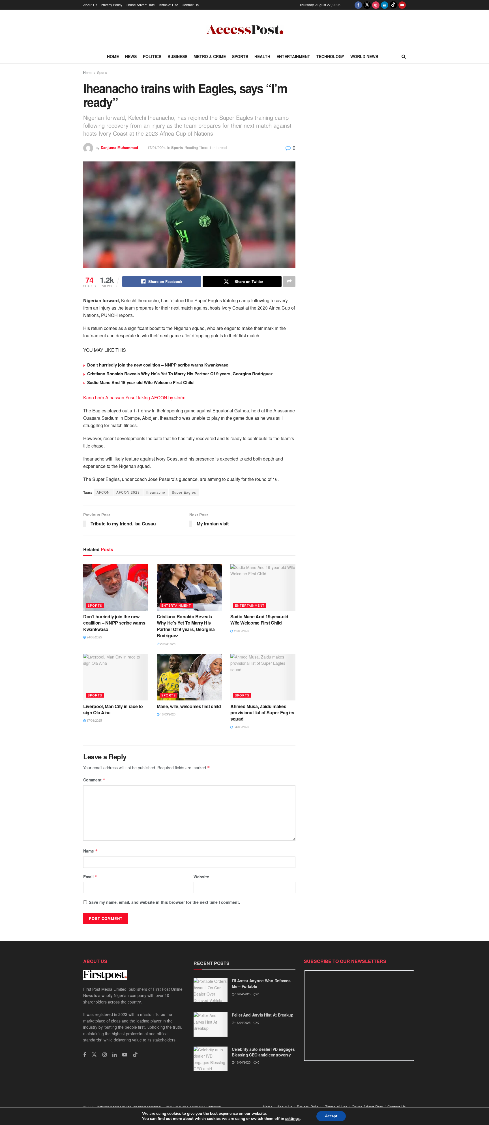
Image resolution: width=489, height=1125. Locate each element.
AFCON (103, 492)
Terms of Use (168, 4)
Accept (331, 1116)
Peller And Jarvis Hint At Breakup (262, 1015)
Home (113, 56)
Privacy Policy (111, 4)
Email (90, 876)
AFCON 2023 (128, 492)
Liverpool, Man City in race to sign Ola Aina (113, 709)
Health (262, 56)
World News (364, 56)
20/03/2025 (167, 643)
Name (90, 851)
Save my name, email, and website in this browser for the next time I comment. (164, 902)
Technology (330, 56)
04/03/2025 (241, 727)
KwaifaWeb (212, 1106)
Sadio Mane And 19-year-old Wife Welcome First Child (140, 382)
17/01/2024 (156, 147)
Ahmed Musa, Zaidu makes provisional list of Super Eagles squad (262, 712)
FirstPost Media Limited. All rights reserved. (128, 1106)
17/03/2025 (94, 720)
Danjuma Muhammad (119, 147)
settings (292, 1118)
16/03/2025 (167, 714)
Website (201, 876)
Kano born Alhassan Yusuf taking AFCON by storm (134, 397)
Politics (152, 56)
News (131, 56)
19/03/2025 (241, 630)
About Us (90, 4)
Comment (94, 780)
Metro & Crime (210, 56)
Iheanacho (155, 492)
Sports (240, 56)
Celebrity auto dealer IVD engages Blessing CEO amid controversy (263, 1052)
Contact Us (190, 4)
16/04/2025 (242, 994)
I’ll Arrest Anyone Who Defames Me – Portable (261, 983)
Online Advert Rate (140, 4)
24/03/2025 (94, 637)
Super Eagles (184, 492)
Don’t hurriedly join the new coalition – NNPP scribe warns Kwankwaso (157, 365)
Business (177, 56)
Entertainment (293, 56)
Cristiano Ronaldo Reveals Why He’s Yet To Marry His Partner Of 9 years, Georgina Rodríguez (180, 373)
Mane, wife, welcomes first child (189, 706)
